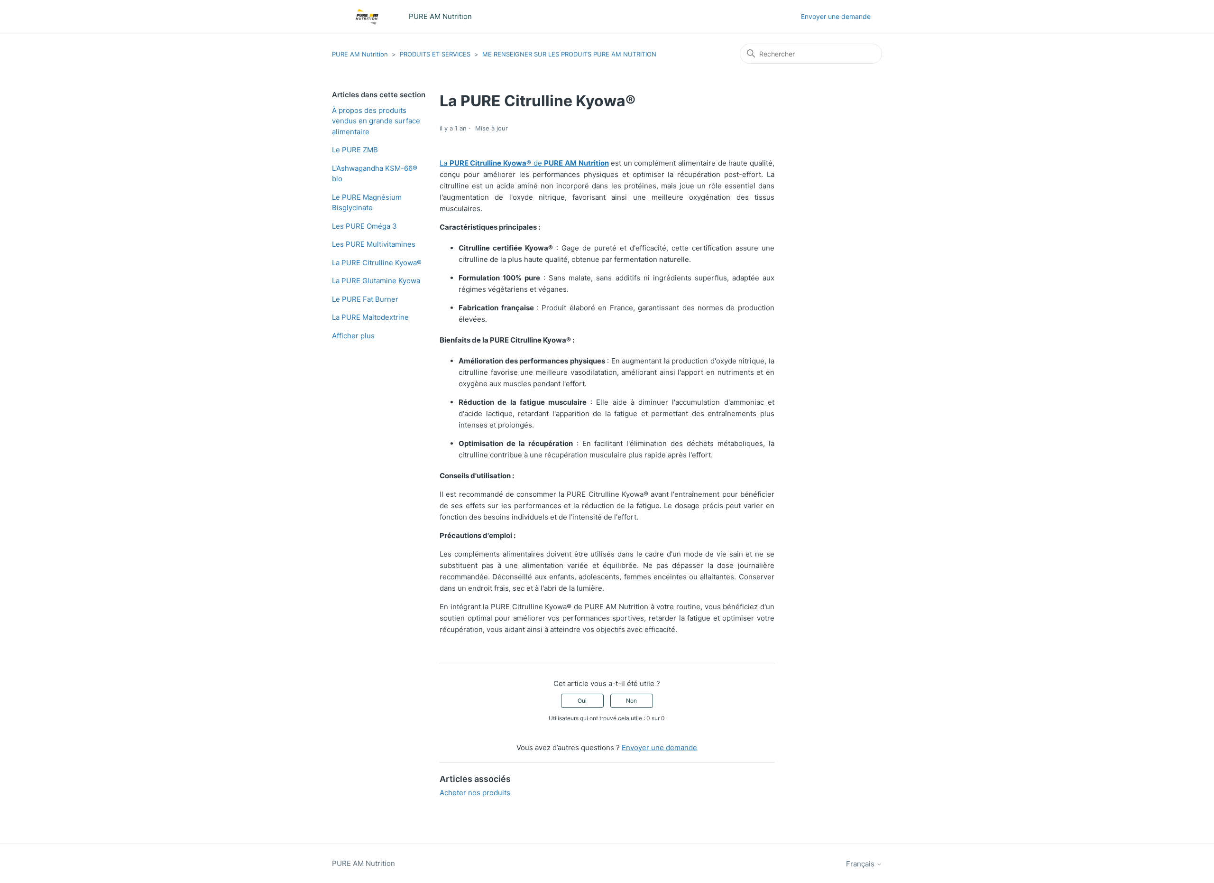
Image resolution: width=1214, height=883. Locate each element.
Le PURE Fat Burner (365, 299)
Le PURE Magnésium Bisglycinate (367, 203)
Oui (582, 700)
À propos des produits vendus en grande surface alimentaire (376, 121)
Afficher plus (353, 335)
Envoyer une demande (836, 16)
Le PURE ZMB (355, 149)
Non (631, 700)
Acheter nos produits (475, 792)
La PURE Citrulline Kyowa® (377, 262)
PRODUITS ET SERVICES (435, 54)
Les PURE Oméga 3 (364, 226)
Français (861, 864)
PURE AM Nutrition (360, 54)
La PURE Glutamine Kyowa (376, 280)
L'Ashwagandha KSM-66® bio (374, 174)
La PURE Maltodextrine (370, 317)
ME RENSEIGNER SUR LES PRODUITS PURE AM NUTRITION (569, 54)
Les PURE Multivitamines (373, 244)
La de (524, 162)
